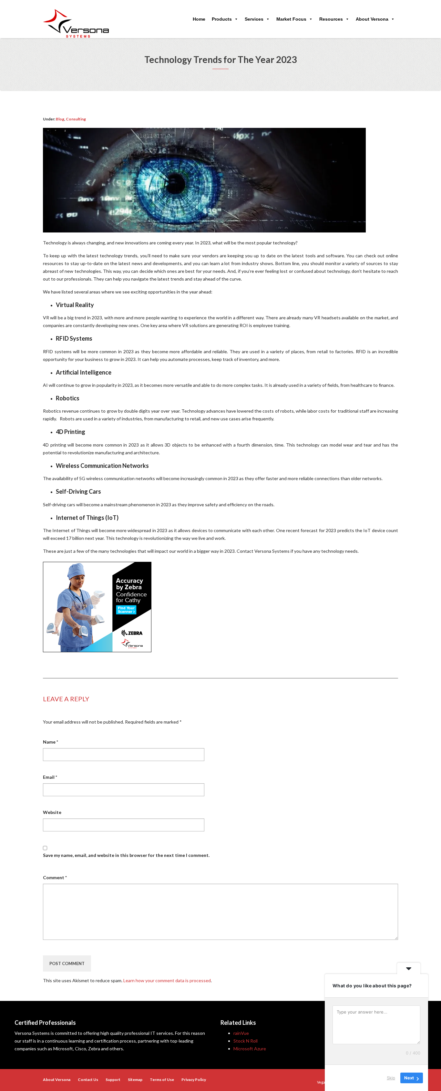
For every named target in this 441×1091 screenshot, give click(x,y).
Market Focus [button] (291, 19)
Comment (55, 877)
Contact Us (88, 1079)
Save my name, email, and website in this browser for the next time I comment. (126, 855)
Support (113, 1079)
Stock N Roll (245, 1041)
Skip (391, 1077)
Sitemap (135, 1079)
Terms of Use (162, 1079)
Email (50, 777)
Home (199, 19)
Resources (331, 19)
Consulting (76, 119)
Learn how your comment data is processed (167, 980)
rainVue (241, 1033)
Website (52, 812)
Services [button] (254, 19)
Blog (60, 119)
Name (50, 742)
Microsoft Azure (249, 1048)
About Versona (372, 19)
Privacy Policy (193, 1079)
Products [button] (222, 19)
